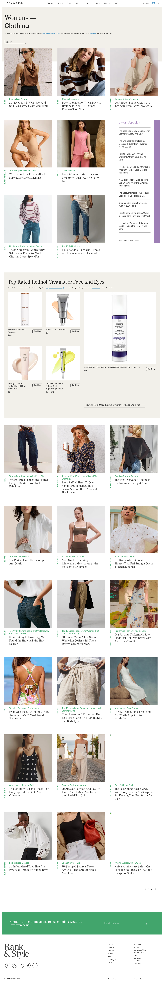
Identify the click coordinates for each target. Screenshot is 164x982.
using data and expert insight (51, 33)
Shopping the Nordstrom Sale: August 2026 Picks (133, 204)
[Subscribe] (144, 923)
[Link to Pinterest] (21, 967)
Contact (137, 958)
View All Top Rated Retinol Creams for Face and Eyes (112, 405)
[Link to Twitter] (34, 967)
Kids (98, 3)
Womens (79, 3)
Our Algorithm (140, 950)
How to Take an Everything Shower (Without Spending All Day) (132, 157)
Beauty (69, 3)
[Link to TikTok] (28, 967)
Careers (137, 961)
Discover (50, 3)
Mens (89, 3)
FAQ (135, 955)
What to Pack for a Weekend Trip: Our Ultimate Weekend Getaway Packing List (134, 183)
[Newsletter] (153, 3)
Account (145, 3)
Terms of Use (112, 979)
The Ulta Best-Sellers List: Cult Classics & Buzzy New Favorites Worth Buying (133, 144)
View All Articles (126, 241)
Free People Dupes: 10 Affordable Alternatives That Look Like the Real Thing (134, 170)
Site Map (137, 963)
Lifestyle (107, 3)
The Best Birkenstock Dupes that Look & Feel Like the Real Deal (134, 194)
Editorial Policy (140, 953)
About (136, 947)
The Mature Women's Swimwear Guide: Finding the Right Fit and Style (133, 226)
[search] (158, 3)
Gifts (117, 3)
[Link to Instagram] (14, 967)
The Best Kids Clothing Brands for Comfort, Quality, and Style (134, 132)
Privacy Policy (138, 979)
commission (92, 33)
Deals (60, 3)
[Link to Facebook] (7, 967)
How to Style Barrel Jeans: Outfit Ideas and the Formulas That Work (134, 214)
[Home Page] (14, 3)
